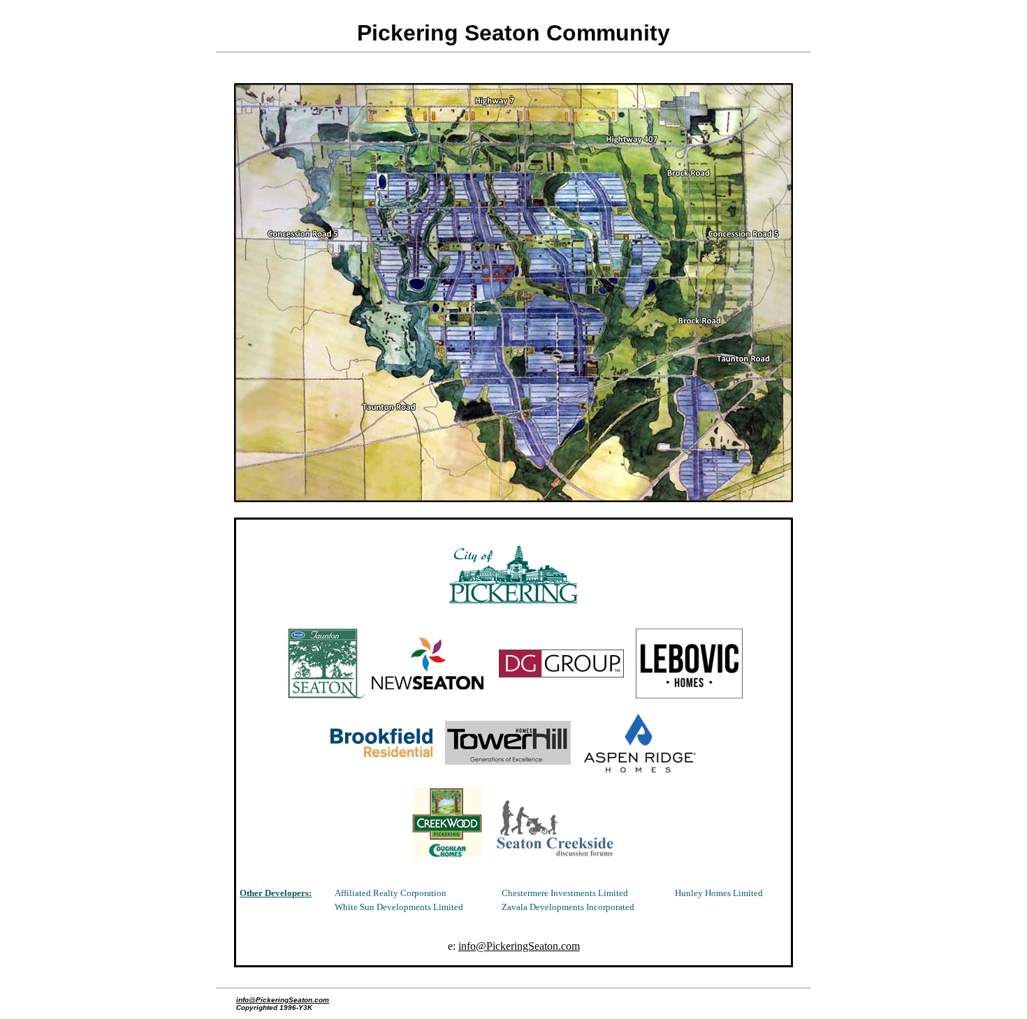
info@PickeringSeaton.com (519, 946)
